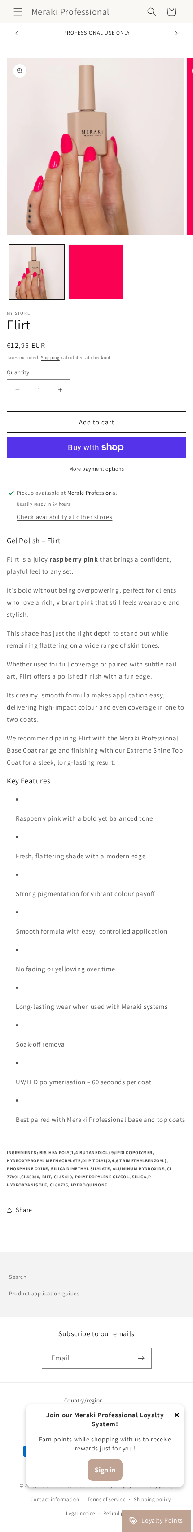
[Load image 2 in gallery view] (96, 271)
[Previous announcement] (16, 33)
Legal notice (80, 1513)
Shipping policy (152, 1499)
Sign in (105, 1470)
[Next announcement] (176, 33)
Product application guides (44, 1293)
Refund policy (119, 1513)
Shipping (50, 357)
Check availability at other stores (64, 517)
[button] (18, 12)
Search (18, 1277)
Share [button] (24, 1210)
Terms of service (106, 1499)
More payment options (96, 468)
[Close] (177, 1416)
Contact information (55, 1499)
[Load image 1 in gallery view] (36, 271)
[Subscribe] (141, 1358)
